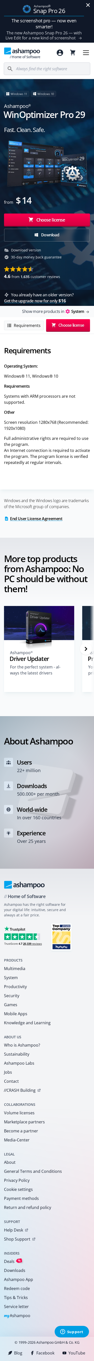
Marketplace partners (24, 1122)
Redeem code (17, 1288)
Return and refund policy (27, 1207)
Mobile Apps (15, 1013)
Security (11, 995)
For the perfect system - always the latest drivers (35, 670)
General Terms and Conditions (33, 1171)
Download (49, 235)
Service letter (16, 1306)
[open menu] (86, 53)
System (11, 977)
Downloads (14, 1270)
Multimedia (14, 968)
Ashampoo (17, 1316)
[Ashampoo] (24, 885)
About (10, 1162)
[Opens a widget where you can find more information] (71, 1332)
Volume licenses (19, 1113)
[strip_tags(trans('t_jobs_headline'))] (61, 937)
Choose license (50, 220)
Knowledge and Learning (27, 1023)
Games (10, 1004)
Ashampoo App (18, 1279)
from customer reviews (32, 276)
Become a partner (21, 1131)
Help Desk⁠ (13, 1230)
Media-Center (17, 1140)
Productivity (15, 986)
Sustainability (16, 1054)
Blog (18, 1353)
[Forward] (86, 649)
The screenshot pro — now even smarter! (44, 24)
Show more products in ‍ (53, 311)
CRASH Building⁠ (20, 1090)
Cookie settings (18, 1189)
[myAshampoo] (60, 53)
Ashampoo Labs (19, 1063)
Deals (12, 1261)
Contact (11, 1081)
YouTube (76, 1353)
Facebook (45, 1353)
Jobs (8, 1072)
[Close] (88, 5)
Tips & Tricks (16, 1297)
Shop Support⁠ (17, 1239)
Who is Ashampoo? (22, 1045)
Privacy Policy (17, 1180)
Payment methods (21, 1198)
